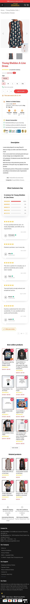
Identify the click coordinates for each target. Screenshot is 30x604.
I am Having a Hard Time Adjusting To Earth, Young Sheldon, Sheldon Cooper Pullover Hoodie (21, 436)
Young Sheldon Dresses (8, 13)
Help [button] (27, 602)
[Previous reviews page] (18, 333)
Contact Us (4, 572)
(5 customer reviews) (14, 69)
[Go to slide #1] (11, 56)
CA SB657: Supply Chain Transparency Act (12, 557)
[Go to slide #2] (19, 56)
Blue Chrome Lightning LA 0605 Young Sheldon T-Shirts (8, 363)
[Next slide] (26, 33)
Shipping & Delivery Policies (8, 565)
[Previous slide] (3, 33)
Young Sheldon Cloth (12, 10)
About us (3, 548)
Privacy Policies (5, 552)
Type (3, 75)
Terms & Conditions (6, 550)
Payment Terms (5, 567)
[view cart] (28, 5)
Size (3, 81)
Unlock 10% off (3, 597)
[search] (25, 5)
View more (15, 447)
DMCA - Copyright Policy (7, 555)
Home (2, 10)
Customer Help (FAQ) (6, 574)
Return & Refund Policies (7, 569)
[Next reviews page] (26, 333)
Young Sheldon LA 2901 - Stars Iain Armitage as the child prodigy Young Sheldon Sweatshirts (22, 365)
